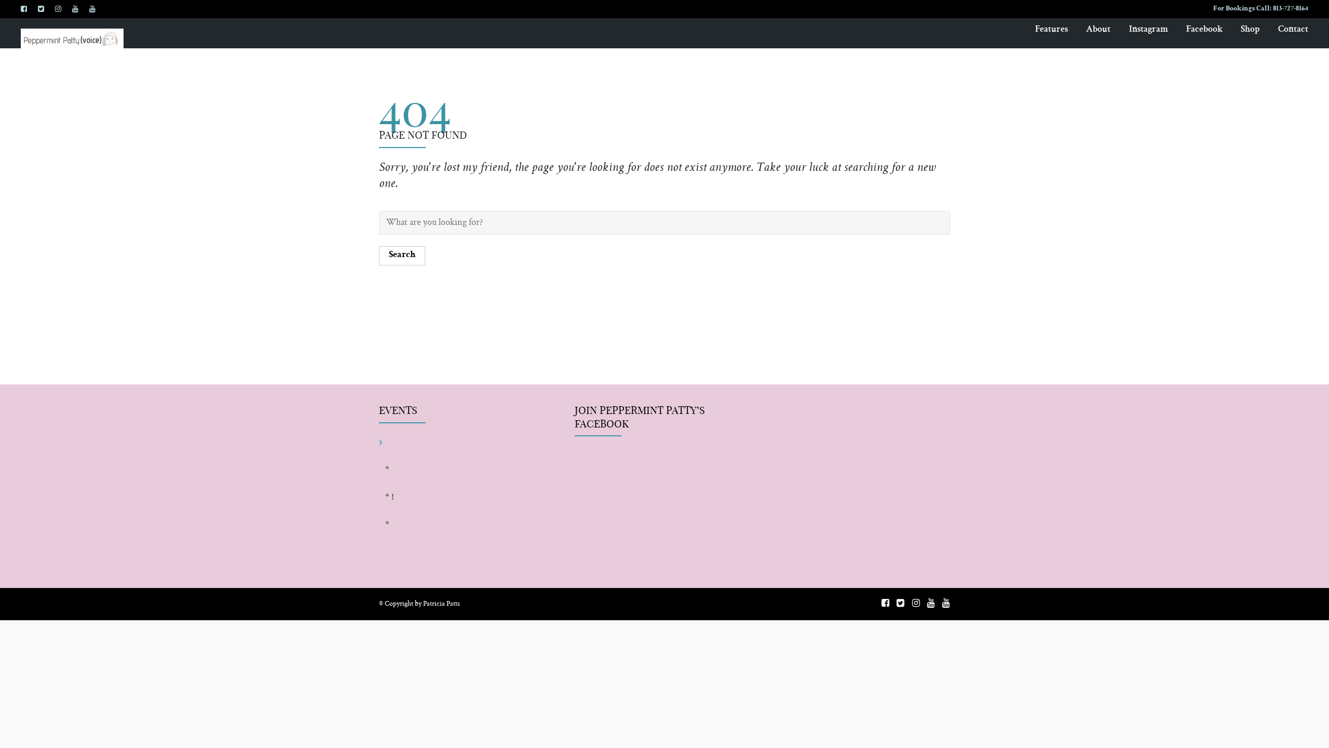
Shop (1250, 29)
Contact (1293, 29)
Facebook (1204, 29)
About (1098, 29)
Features (1051, 29)
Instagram (1148, 29)
